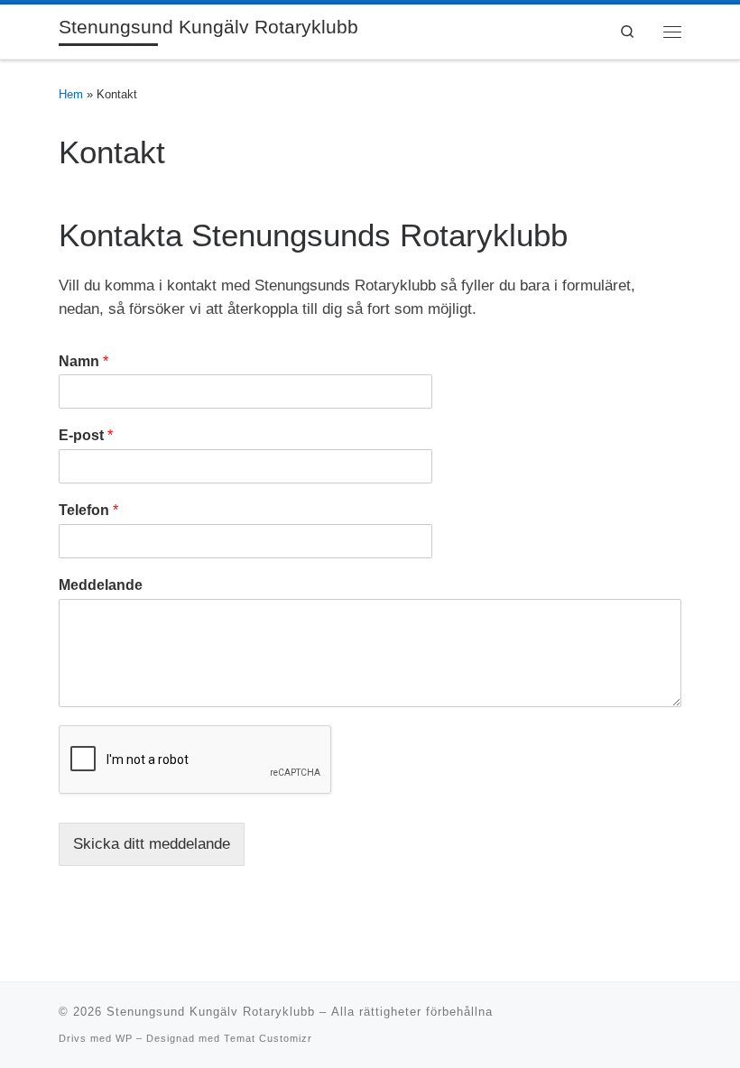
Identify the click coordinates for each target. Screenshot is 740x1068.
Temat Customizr (268, 1038)
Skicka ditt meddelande (151, 843)
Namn (83, 361)
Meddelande (101, 585)
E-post (86, 435)
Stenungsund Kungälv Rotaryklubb (210, 1011)
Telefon (88, 510)
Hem (71, 94)
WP (124, 1038)
